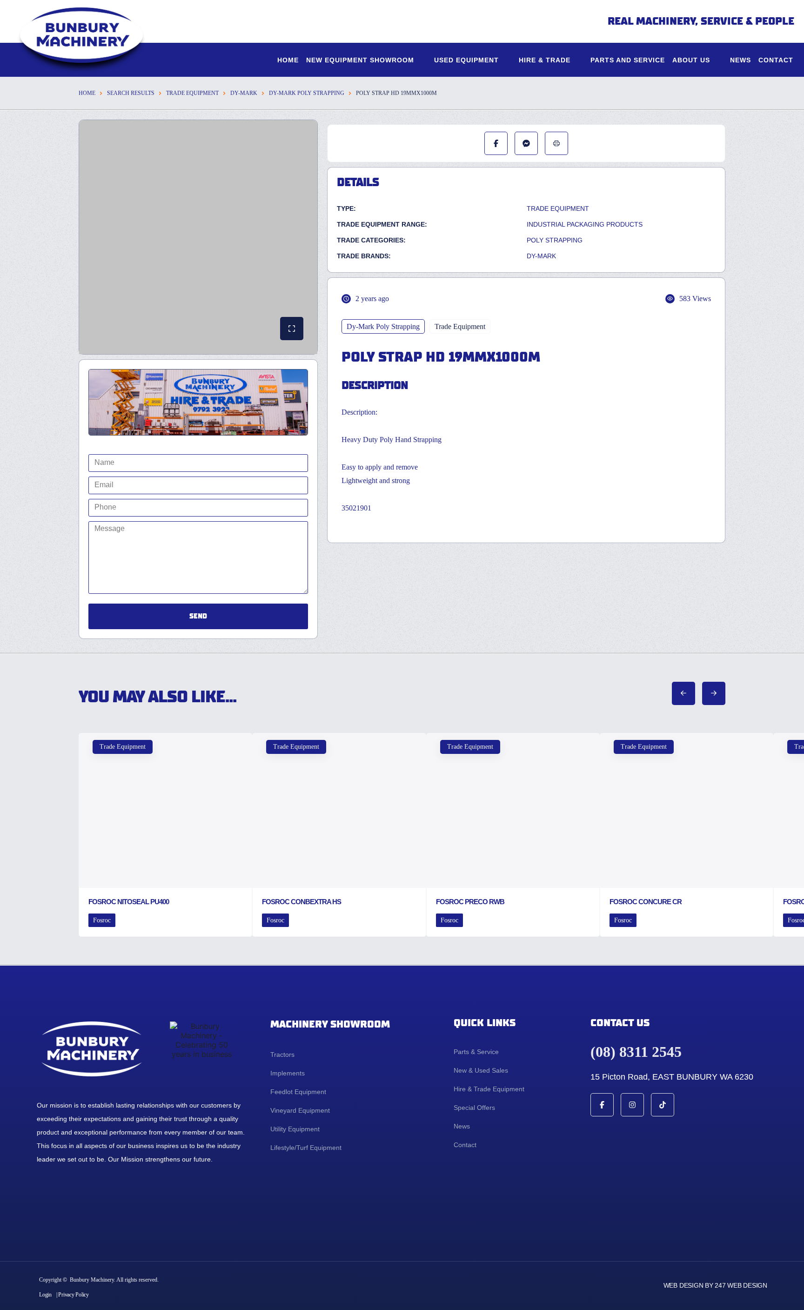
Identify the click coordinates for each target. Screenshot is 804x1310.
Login (45, 1294)
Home (288, 60)
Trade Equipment (192, 93)
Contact (775, 60)
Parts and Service (627, 60)
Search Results (130, 93)
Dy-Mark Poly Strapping (306, 93)
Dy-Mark (243, 93)
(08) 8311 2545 (636, 1051)
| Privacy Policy (72, 1294)
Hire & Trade (544, 60)
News (740, 60)
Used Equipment (466, 60)
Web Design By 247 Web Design (715, 1285)
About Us (691, 60)
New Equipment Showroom (360, 60)
